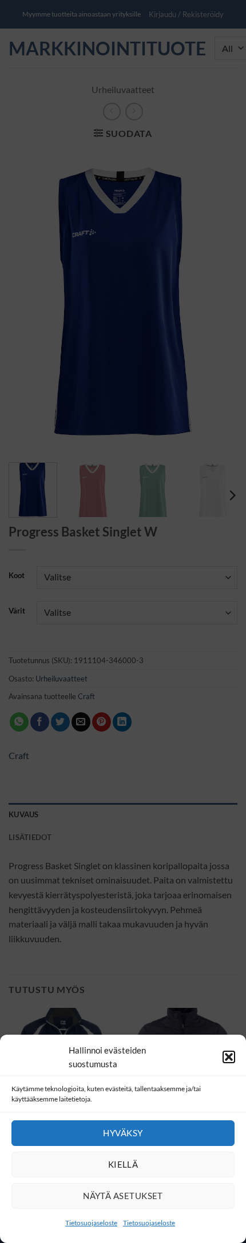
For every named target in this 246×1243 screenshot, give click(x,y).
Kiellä (123, 1164)
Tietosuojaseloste (91, 1222)
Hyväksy (122, 1133)
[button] (229, 1057)
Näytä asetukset (123, 1195)
